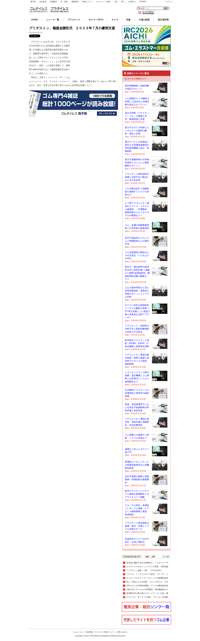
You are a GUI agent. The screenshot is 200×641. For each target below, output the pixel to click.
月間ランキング (153, 556)
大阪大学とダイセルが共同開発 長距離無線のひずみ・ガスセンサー (155, 589)
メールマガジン (146, 12)
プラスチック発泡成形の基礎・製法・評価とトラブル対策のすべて (137, 526)
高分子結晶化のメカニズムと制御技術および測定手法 (137, 241)
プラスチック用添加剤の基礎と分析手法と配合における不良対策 (137, 177)
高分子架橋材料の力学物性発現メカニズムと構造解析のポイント (137, 162)
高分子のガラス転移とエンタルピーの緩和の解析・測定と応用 (137, 130)
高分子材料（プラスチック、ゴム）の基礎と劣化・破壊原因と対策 (137, 116)
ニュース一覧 (52, 19)
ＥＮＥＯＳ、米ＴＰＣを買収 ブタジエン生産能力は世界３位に (153, 597)
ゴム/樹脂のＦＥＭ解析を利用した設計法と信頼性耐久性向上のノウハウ (137, 101)
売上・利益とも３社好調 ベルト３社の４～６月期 (149, 582)
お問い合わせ (122, 632)
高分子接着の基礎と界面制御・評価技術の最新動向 (137, 479)
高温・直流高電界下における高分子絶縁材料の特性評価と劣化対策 (137, 407)
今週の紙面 (144, 19)
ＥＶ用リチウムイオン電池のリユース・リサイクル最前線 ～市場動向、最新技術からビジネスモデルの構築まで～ (137, 209)
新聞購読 (53, 2)
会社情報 (89, 632)
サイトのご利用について (104, 632)
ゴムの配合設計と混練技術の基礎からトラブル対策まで (137, 191)
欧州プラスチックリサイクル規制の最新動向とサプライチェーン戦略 (137, 494)
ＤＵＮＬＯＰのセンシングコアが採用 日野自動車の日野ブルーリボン (156, 566)
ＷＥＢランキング (166, 556)
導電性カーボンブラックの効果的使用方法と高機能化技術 (137, 465)
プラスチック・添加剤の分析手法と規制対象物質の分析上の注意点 (137, 328)
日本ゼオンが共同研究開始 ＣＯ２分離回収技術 (147, 586)
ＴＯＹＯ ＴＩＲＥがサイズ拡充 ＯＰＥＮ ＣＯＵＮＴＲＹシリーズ (156, 574)
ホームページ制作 (103, 2)
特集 (128, 19)
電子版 (33, 2)
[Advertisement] (96, 58)
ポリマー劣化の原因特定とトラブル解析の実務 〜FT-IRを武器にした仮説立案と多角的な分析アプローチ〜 (137, 311)
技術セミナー (87, 2)
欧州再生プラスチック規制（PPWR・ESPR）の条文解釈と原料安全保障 (137, 343)
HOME (34, 19)
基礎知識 (74, 2)
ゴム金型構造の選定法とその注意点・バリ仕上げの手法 (137, 255)
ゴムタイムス (78, 632)
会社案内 (42, 2)
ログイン (168, 2)
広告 (116, 2)
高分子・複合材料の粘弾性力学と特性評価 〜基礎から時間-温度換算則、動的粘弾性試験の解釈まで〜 (137, 273)
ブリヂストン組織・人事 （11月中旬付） (144, 570)
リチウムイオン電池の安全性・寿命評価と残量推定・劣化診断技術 (137, 422)
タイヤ (115, 19)
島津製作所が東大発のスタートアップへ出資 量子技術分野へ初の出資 (156, 593)
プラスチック (74, 19)
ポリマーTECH (96, 19)
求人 (123, 2)
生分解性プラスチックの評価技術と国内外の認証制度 (137, 393)
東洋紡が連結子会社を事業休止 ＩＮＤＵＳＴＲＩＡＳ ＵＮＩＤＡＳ (156, 563)
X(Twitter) (143, 1)
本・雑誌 (64, 2)
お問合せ (131, 2)
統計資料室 (163, 19)
